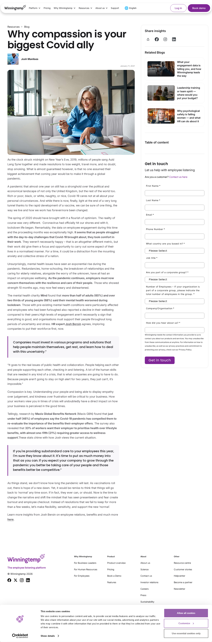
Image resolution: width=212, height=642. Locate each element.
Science (144, 569)
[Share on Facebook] (156, 39)
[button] (34, 8)
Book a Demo (114, 575)
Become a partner (183, 582)
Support (115, 8)
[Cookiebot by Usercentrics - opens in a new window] (20, 636)
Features (111, 582)
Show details (48, 636)
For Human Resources (85, 569)
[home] (15, 8)
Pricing (47, 8)
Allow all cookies (186, 613)
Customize (184, 623)
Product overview (116, 563)
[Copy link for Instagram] (165, 39)
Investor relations (149, 582)
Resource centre (182, 563)
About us (145, 563)
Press (143, 595)
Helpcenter (179, 575)
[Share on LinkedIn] (174, 39)
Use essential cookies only (186, 633)
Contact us (146, 575)
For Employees (82, 575)
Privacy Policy (185, 349)
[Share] (148, 39)
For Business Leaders (85, 563)
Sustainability (147, 601)
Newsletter (179, 588)
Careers (144, 588)
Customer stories (183, 569)
